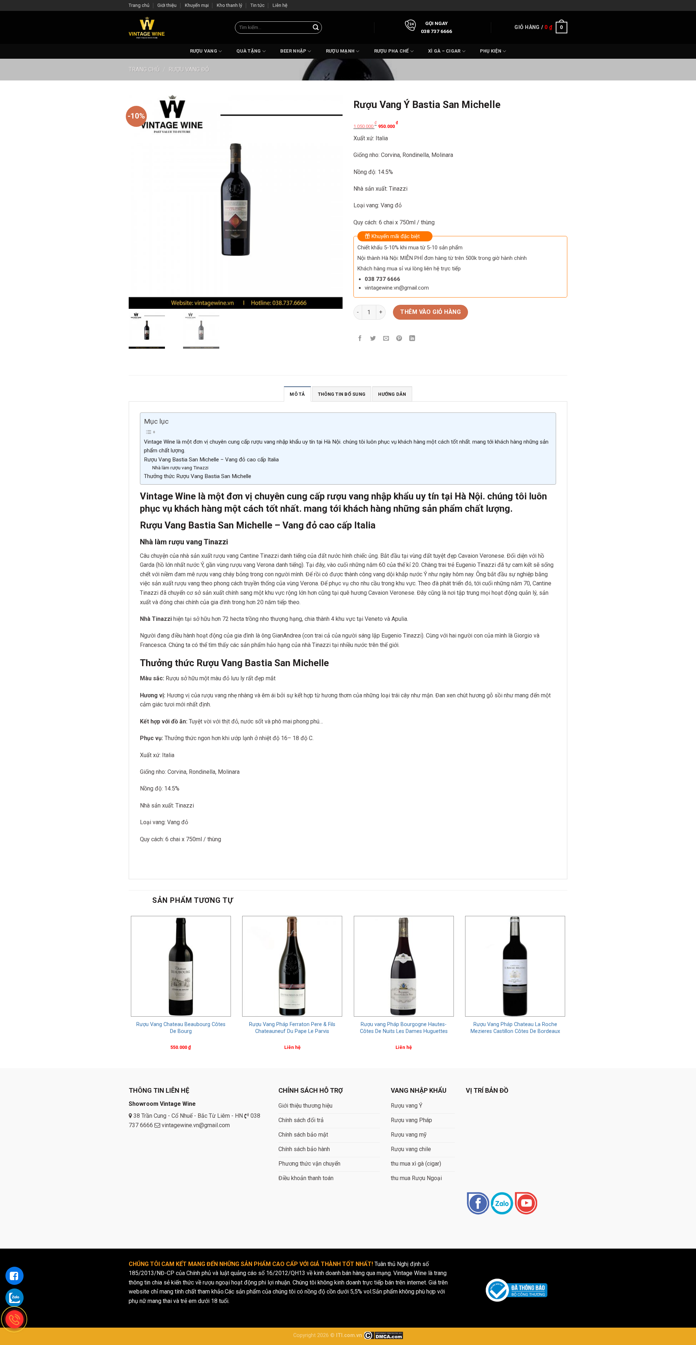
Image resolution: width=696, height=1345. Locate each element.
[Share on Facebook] (360, 339)
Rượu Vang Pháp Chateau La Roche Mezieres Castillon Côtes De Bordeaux (515, 1027)
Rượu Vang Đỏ (189, 69)
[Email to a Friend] (386, 339)
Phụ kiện (490, 51)
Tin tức (257, 5)
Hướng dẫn (392, 394)
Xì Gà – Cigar (444, 51)
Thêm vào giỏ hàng (430, 311)
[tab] (297, 394)
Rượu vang (203, 51)
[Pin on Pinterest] (399, 339)
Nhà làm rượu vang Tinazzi (180, 467)
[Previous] (129, 990)
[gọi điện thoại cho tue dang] (14, 1319)
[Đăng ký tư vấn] (14, 1276)
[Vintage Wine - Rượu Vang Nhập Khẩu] (147, 27)
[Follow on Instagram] (501, 1203)
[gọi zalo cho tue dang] (14, 1297)
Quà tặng (248, 51)
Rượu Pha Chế (391, 51)
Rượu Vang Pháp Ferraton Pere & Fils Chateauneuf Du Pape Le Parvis (292, 1027)
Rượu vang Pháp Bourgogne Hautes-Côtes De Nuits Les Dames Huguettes (404, 1027)
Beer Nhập (293, 51)
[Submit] (316, 27)
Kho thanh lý (229, 5)
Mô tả (297, 394)
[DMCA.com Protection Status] (383, 1335)
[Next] (567, 990)
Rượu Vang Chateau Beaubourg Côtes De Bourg (180, 1027)
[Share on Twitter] (373, 339)
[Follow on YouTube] (525, 1203)
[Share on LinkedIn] (412, 339)
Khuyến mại (197, 5)
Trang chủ (139, 5)
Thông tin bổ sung (341, 394)
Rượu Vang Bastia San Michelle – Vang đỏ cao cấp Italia (211, 459)
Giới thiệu (167, 5)
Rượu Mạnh (340, 51)
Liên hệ (280, 5)
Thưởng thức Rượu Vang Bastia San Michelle (197, 476)
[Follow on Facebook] (478, 1203)
